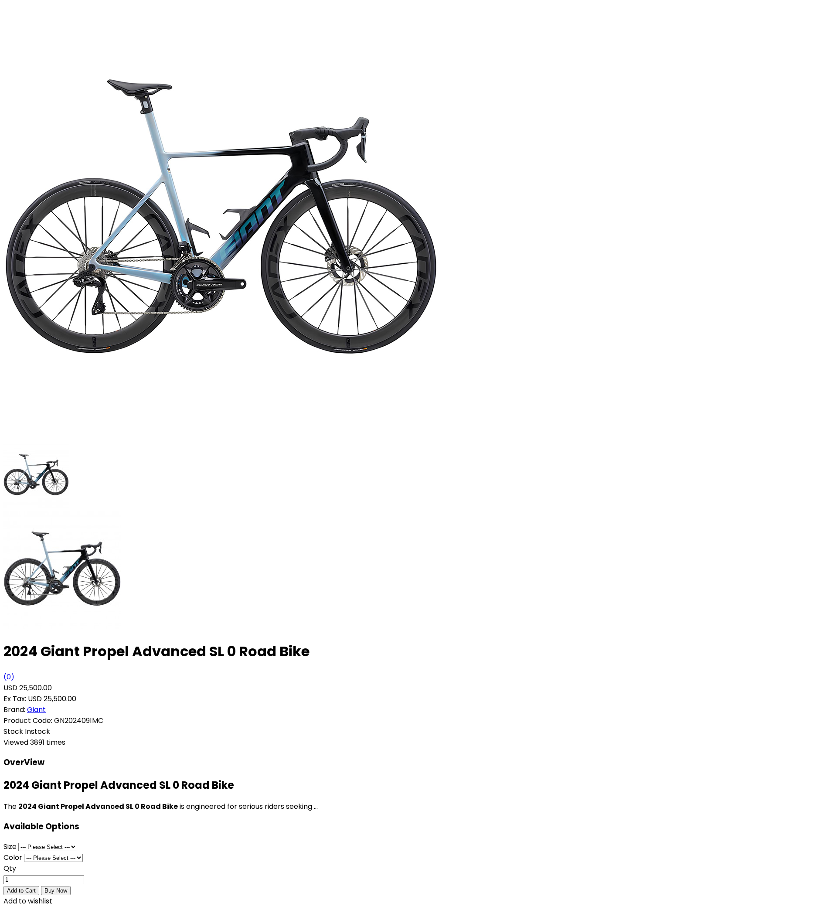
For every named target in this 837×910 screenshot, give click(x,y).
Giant (36, 710)
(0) (8, 677)
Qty (9, 868)
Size (10, 847)
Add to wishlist (27, 901)
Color (12, 857)
